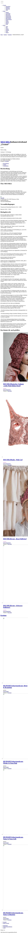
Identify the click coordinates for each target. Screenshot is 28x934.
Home (7, 20)
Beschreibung (6, 163)
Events (4, 5)
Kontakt (4, 922)
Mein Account (6, 923)
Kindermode (8, 15)
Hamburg (8, 7)
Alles (7, 26)
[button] (10, 158)
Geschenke (8, 13)
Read (4, 25)
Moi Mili (2, 198)
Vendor (4, 164)
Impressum (5, 925)
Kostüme (10, 34)
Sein (7, 27)
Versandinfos (5, 165)
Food (7, 24)
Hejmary (10, 692)
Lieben (7, 28)
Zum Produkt (6, 691)
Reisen (7, 32)
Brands (7, 12)
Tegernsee (8, 8)
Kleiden (7, 30)
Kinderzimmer (9, 19)
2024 (7, 10)
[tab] (15, 163)
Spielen (7, 21)
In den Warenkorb (7, 389)
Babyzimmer (8, 18)
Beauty (7, 23)
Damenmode (8, 17)
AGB (4, 927)
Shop (4, 11)
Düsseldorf (8, 6)
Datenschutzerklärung (7, 926)
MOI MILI (5, 142)
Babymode (8, 14)
